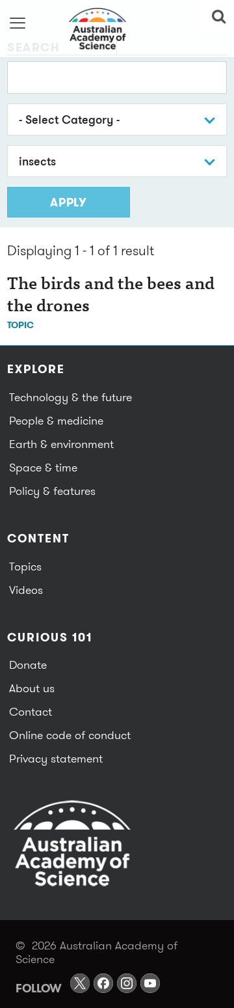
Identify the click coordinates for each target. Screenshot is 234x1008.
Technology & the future (70, 396)
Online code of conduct (70, 734)
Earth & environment (61, 443)
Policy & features (52, 490)
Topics (25, 566)
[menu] (18, 23)
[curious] (117, 28)
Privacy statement (56, 758)
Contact (30, 711)
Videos (26, 589)
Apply (68, 202)
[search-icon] (216, 16)
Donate (28, 664)
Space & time (43, 467)
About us (32, 687)
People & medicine (56, 420)
